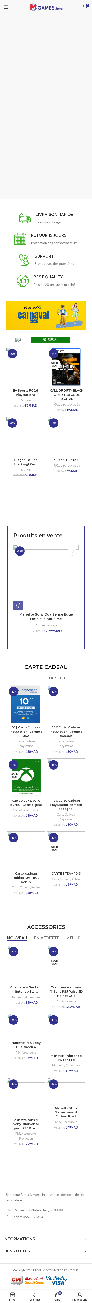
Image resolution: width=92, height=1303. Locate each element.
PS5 (22, 400)
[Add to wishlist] (72, 551)
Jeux (28, 400)
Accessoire (49, 625)
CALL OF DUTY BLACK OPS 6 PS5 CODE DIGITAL (66, 395)
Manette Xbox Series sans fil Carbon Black (66, 1112)
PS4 (18, 1052)
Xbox (36, 810)
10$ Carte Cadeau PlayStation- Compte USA (25, 731)
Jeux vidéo (73, 404)
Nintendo (18, 997)
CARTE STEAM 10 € (66, 873)
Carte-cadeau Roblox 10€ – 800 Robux (26, 878)
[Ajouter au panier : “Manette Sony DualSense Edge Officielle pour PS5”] (18, 605)
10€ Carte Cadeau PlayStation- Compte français (66, 731)
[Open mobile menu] (6, 7)
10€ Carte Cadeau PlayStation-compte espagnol (66, 805)
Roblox (35, 887)
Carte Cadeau (26, 741)
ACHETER (14, 135)
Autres (75, 879)
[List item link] (46, 1216)
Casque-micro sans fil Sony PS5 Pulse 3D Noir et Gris (66, 991)
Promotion (26, 1138)
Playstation (26, 746)
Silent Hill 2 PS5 (66, 460)
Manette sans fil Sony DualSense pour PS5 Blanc (26, 1124)
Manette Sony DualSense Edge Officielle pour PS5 (46, 616)
